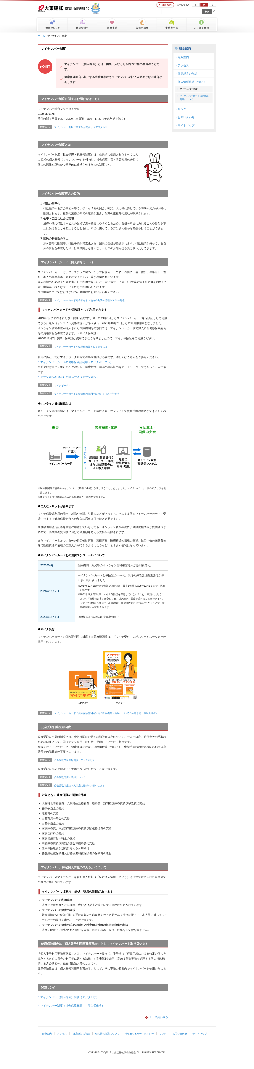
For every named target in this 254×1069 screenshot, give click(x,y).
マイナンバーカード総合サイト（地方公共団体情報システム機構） (90, 300)
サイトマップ (186, 125)
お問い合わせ (186, 117)
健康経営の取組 (187, 73)
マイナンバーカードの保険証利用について (194, 98)
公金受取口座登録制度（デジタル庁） (74, 760)
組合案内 (185, 48)
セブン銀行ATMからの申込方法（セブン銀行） (69, 377)
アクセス (183, 65)
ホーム (41, 35)
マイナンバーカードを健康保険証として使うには (80, 346)
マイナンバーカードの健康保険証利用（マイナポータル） (76, 362)
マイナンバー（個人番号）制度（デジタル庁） (69, 997)
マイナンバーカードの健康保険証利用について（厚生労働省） (88, 393)
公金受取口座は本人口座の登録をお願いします (79, 785)
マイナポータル (62, 385)
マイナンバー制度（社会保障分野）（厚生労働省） (72, 1005)
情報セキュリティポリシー (139, 1033)
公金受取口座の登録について (70, 777)
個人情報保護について (192, 81)
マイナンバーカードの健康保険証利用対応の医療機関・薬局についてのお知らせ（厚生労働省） (106, 713)
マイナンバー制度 (188, 89)
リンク (182, 109)
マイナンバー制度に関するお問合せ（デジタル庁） (82, 127)
